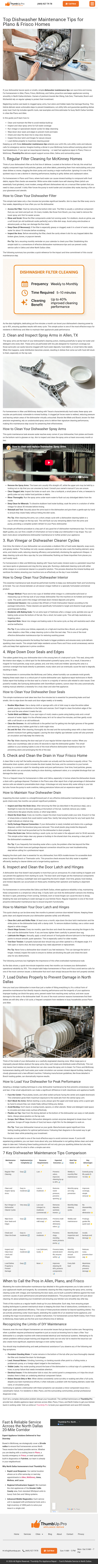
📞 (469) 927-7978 (30, 1551)
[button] (92, 4)
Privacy (81, 1534)
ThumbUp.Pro (42, 1405)
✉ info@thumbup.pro (11, 1551)
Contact (70, 1534)
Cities (38, 1534)
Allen (23, 1477)
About (59, 1534)
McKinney (31, 1477)
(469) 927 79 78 (44, 4)
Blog (50, 1534)
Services (27, 1534)
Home (16, 1534)
